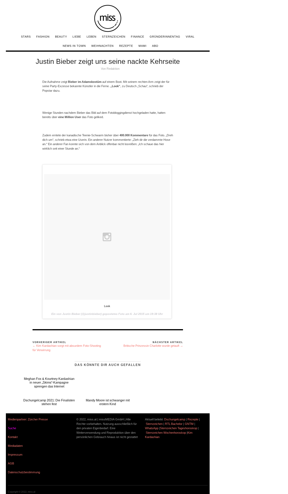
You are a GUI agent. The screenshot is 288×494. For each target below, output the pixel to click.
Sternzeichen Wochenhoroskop (166, 432)
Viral (190, 36)
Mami (143, 45)
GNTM (189, 423)
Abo (155, 45)
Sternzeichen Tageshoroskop (178, 428)
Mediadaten (15, 445)
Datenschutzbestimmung (24, 472)
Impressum (15, 454)
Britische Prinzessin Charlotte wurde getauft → (153, 345)
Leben (91, 36)
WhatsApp (151, 428)
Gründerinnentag (165, 36)
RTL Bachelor (173, 423)
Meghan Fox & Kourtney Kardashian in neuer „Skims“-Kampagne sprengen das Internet (49, 382)
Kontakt (13, 437)
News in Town (74, 45)
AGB (11, 463)
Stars (26, 36)
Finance (137, 36)
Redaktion (113, 68)
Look (107, 306)
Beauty (61, 36)
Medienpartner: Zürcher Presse (28, 419)
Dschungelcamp (174, 419)
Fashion (43, 36)
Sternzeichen (113, 36)
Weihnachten (102, 45)
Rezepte (126, 45)
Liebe (76, 36)
